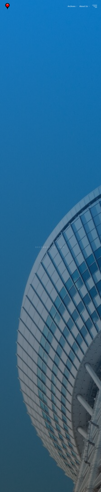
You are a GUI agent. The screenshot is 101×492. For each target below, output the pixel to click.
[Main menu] (94, 6)
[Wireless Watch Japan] (7, 6)
